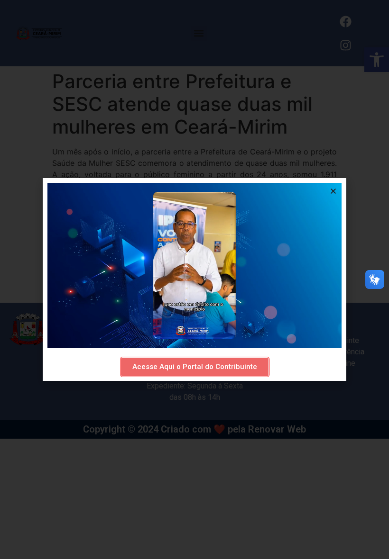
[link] (195, 367)
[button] (333, 191)
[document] (194, 279)
